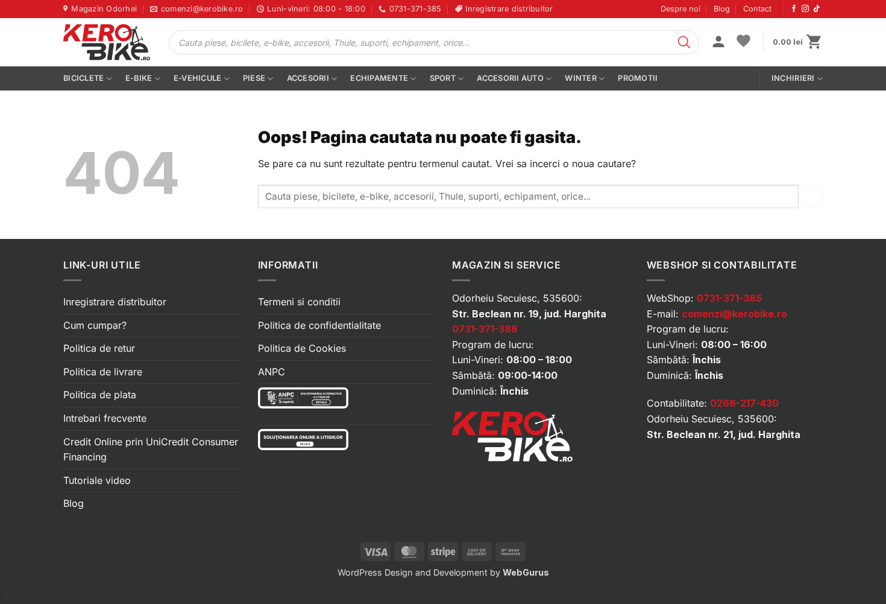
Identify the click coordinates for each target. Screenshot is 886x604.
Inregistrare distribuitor (114, 302)
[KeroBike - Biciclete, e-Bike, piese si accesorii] (106, 42)
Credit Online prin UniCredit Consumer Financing (150, 449)
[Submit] (811, 196)
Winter (581, 78)
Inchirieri (793, 78)
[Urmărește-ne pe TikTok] (816, 9)
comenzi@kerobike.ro (734, 314)
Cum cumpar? (95, 325)
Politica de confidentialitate (319, 325)
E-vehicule (198, 78)
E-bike (138, 78)
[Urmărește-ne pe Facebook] (793, 9)
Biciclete (83, 78)
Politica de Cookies (302, 348)
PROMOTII (638, 78)
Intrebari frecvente (104, 418)
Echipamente (379, 78)
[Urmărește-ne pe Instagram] (805, 9)
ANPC (271, 372)
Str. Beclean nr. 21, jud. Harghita (723, 434)
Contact (757, 8)
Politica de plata (99, 395)
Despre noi (680, 8)
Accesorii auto (510, 78)
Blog (722, 8)
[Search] (684, 42)
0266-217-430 (744, 403)
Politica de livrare (102, 372)
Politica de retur (99, 348)
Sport (443, 78)
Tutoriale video (97, 480)
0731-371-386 (485, 329)
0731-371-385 (729, 298)
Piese (254, 78)
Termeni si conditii (299, 302)
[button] (718, 43)
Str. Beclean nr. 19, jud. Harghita (529, 314)
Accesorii (308, 78)
